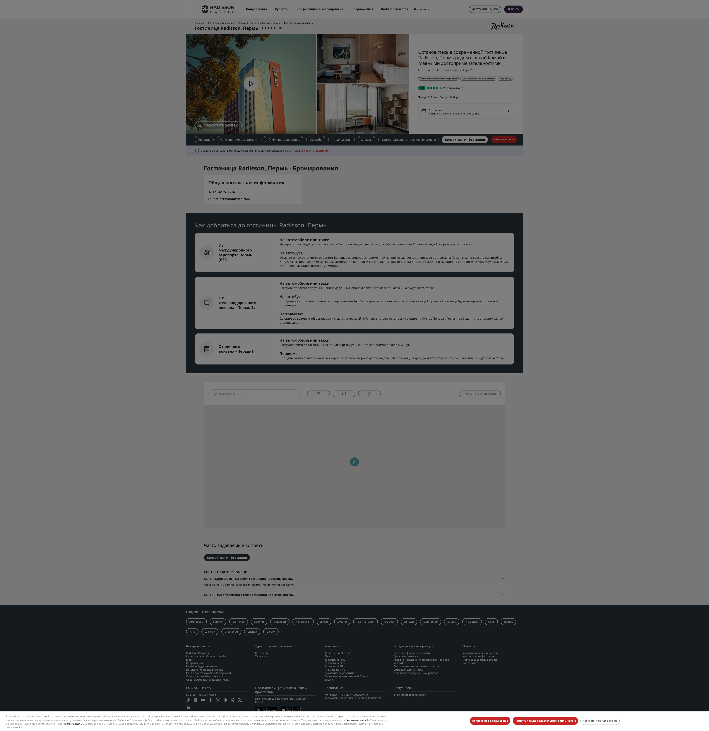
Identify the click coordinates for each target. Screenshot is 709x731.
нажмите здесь (357, 720)
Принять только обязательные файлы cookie (545, 720)
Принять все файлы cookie (490, 720)
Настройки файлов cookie (600, 720)
